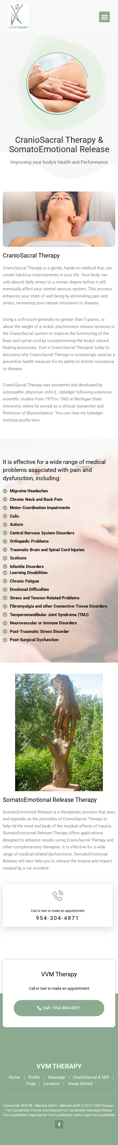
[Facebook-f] (59, 1124)
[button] (104, 17)
